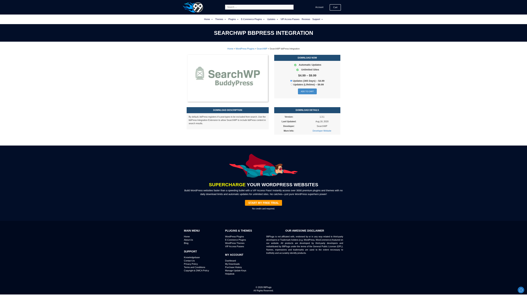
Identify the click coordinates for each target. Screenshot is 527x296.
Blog (186, 243)
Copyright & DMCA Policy (196, 270)
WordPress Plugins (234, 236)
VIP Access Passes (290, 19)
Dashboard (230, 261)
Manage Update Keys (235, 270)
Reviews (306, 19)
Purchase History (233, 267)
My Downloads (232, 264)
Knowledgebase (192, 257)
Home (207, 19)
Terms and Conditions (194, 267)
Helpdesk (229, 274)
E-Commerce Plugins (235, 240)
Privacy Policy (191, 264)
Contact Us (189, 261)
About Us (188, 240)
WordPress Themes (234, 243)
